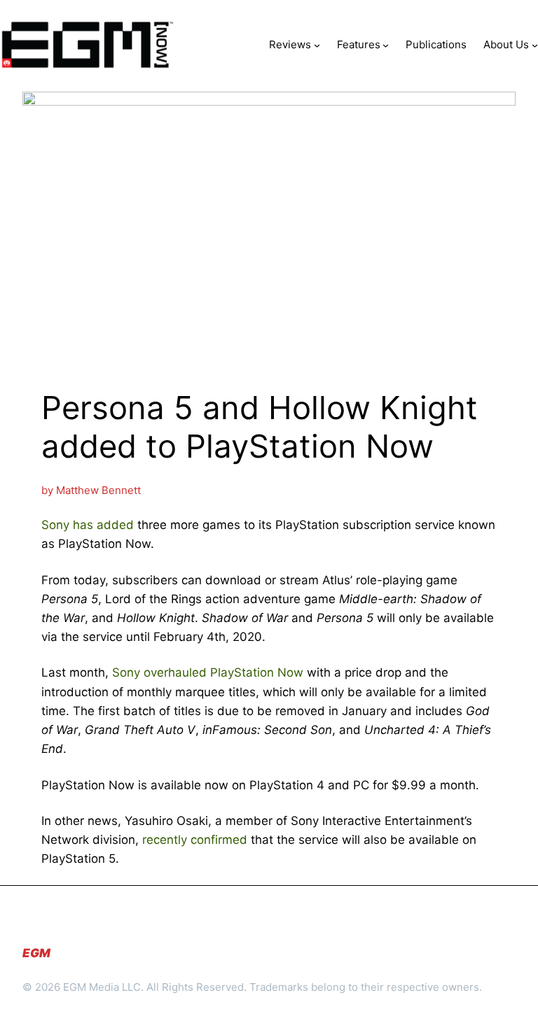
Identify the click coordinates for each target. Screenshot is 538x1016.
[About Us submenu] (535, 44)
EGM (36, 953)
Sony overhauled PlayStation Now (207, 672)
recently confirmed (194, 840)
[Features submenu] (385, 44)
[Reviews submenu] (317, 44)
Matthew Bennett (98, 490)
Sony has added (87, 525)
